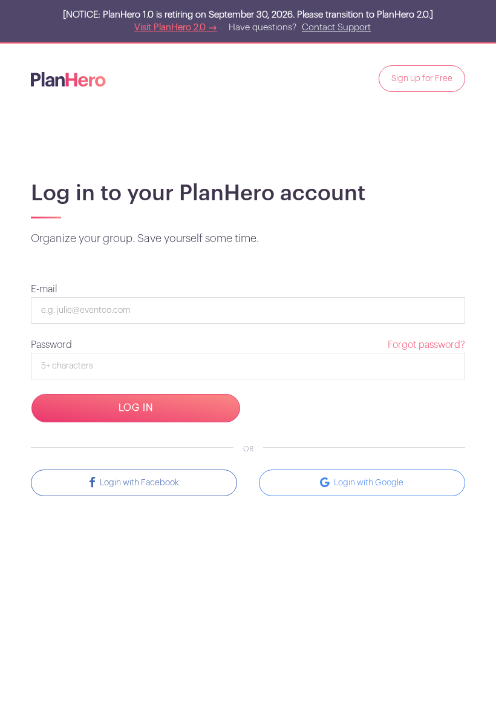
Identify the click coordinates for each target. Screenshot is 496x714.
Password (51, 345)
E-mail (44, 289)
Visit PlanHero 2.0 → (175, 27)
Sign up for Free (421, 78)
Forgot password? (426, 345)
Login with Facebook (137, 483)
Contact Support (336, 27)
